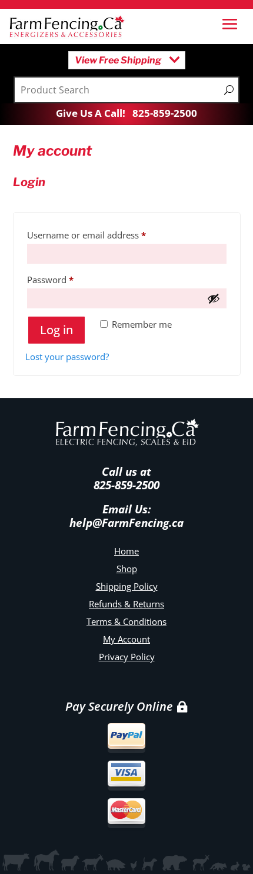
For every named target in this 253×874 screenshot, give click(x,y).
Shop (126, 568)
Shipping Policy (127, 586)
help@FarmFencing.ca (126, 522)
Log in (56, 330)
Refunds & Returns (126, 604)
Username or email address (104, 234)
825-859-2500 (164, 113)
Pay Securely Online (119, 706)
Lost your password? (67, 356)
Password (68, 279)
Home (126, 551)
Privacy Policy (127, 657)
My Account (126, 639)
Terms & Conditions (126, 621)
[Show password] (213, 298)
